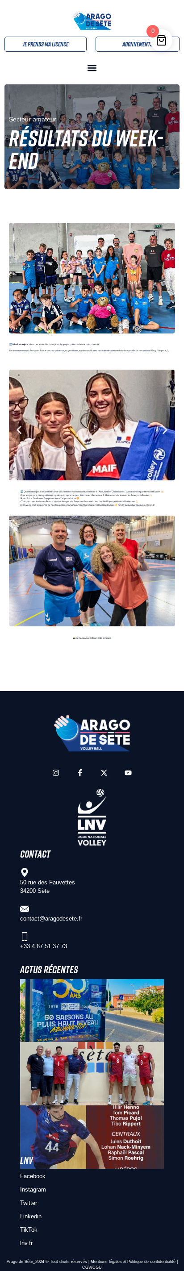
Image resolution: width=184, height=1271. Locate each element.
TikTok (29, 1229)
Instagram (33, 1189)
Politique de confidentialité (151, 1261)
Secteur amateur (32, 119)
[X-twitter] (104, 773)
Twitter (28, 1203)
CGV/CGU (92, 1267)
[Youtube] (128, 773)
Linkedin (31, 1216)
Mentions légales (106, 1261)
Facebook (33, 1176)
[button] (92, 68)
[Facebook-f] (80, 773)
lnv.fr (26, 1243)
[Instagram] (56, 773)
